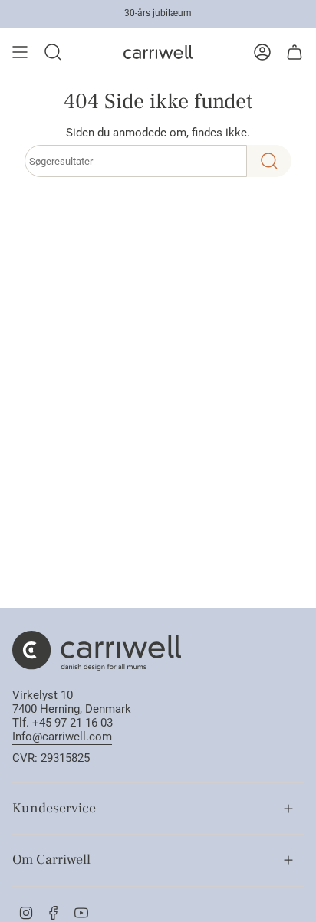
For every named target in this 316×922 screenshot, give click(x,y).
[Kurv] (294, 52)
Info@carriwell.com (62, 736)
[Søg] (269, 161)
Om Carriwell (51, 859)
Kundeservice (54, 808)
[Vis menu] (20, 52)
